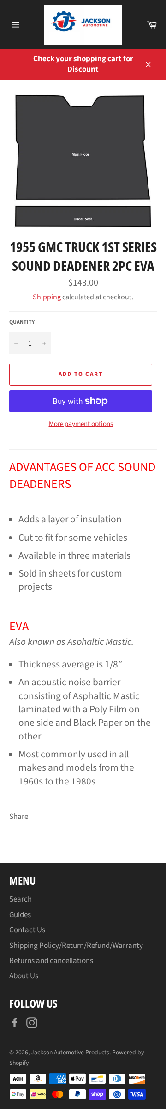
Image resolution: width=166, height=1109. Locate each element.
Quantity (22, 322)
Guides (20, 914)
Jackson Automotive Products (70, 1052)
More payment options (81, 424)
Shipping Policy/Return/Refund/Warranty (76, 945)
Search (20, 899)
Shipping (47, 297)
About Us (23, 975)
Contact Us (27, 929)
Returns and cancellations (51, 960)
